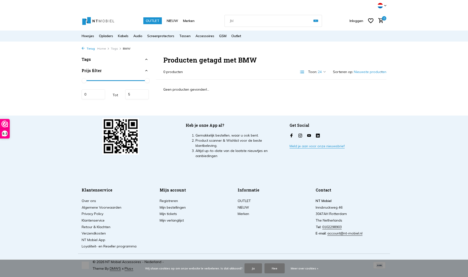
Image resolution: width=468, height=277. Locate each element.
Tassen (185, 36)
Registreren (169, 201)
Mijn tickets (168, 214)
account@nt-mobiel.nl (344, 233)
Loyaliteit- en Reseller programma (109, 246)
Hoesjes (88, 36)
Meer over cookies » (304, 268)
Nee (274, 268)
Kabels (123, 36)
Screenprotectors (160, 36)
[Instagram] (300, 136)
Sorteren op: (343, 72)
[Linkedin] (318, 136)
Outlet (236, 36)
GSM (222, 36)
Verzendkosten (94, 233)
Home (101, 48)
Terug (90, 48)
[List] (302, 72)
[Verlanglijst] (370, 20)
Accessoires (204, 36)
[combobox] (273, 21)
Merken (189, 21)
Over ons (89, 201)
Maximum (137, 94)
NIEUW (172, 21)
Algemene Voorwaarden (101, 207)
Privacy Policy (92, 214)
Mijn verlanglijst (172, 220)
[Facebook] (291, 136)
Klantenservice (93, 220)
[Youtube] (309, 136)
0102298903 (332, 227)
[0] (379, 21)
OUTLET (152, 21)
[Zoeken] (315, 21)
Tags (114, 48)
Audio (137, 36)
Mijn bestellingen (173, 207)
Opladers (106, 36)
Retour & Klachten (96, 227)
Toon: (312, 72)
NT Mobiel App (93, 240)
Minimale (93, 94)
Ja (253, 268)
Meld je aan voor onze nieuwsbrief (317, 146)
